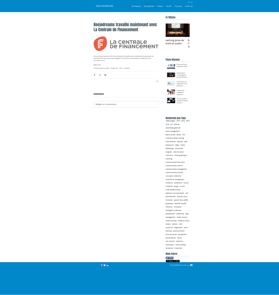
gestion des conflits (181, 200)
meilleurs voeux (183, 221)
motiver (175, 224)
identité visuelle (180, 203)
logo (187, 214)
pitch (186, 227)
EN (191, 2)
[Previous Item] (169, 30)
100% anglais (170, 121)
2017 (188, 121)
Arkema (176, 124)
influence (169, 207)
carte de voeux (178, 152)
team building (180, 245)
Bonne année (170, 135)
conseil (186, 183)
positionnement (179, 231)
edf (186, 193)
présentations (171, 238)
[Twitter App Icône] (104, 265)
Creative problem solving (175, 138)
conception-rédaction (173, 176)
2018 (167, 124)
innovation (177, 207)
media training (171, 221)
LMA (185, 141)
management (170, 217)
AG (171, 124)
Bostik (179, 135)
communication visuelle (101, 68)
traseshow (178, 248)
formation (169, 200)
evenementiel (171, 196)
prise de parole (171, 234)
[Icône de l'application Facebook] (101, 265)
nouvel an (169, 227)
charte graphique (180, 155)
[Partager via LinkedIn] (105, 75)
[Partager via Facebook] (95, 75)
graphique (169, 203)
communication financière (175, 162)
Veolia (183, 145)
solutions (179, 241)
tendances (169, 248)
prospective (182, 234)
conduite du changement (175, 179)
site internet (170, 241)
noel (180, 224)
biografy (169, 152)
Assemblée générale (173, 128)
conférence (178, 183)
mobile (168, 224)
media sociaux (182, 217)
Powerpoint (114, 68)
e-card (182, 186)
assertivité (179, 148)
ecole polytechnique (173, 190)
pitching (169, 231)
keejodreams (170, 214)
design (176, 186)
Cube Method (171, 141)
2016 (183, 121)
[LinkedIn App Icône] (107, 265)
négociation (178, 227)
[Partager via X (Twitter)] (100, 75)
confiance (127, 68)
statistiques (170, 245)
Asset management (173, 131)
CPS (183, 135)
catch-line (169, 155)
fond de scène (182, 196)
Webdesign (170, 148)
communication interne (174, 166)
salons (179, 238)
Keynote (180, 141)
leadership (180, 214)
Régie (177, 145)
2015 (120, 68)
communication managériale (176, 169)
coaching (169, 159)
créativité (169, 186)
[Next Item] (186, 30)
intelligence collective (173, 210)
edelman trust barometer (175, 193)
